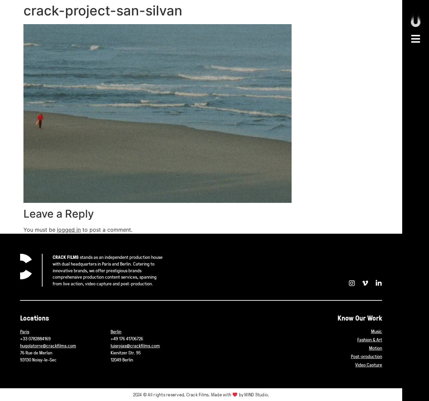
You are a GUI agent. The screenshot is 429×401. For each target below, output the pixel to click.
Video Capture (368, 364)
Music (376, 331)
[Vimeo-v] (365, 283)
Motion (375, 348)
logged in (69, 229)
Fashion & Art (369, 339)
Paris (24, 331)
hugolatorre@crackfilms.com (48, 345)
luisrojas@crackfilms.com (135, 345)
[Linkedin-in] (378, 283)
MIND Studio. (256, 394)
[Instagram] (352, 283)
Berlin (116, 331)
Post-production (366, 356)
